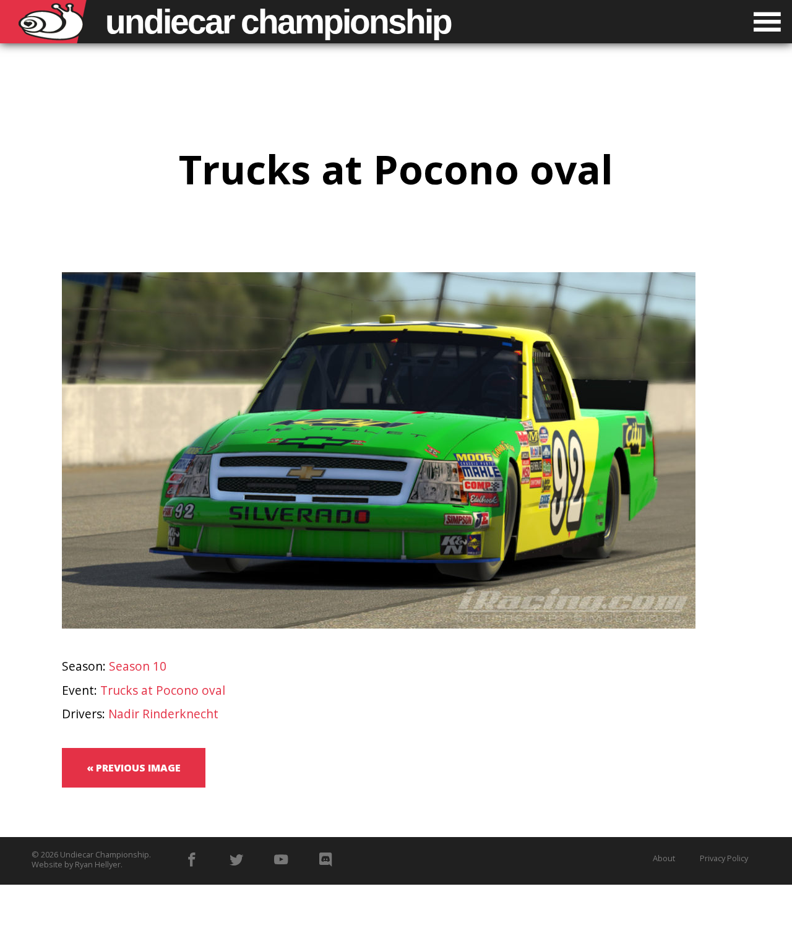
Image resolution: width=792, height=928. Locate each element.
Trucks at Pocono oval (162, 690)
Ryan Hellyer (98, 864)
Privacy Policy (724, 858)
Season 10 (137, 666)
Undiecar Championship (104, 854)
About (664, 858)
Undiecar (278, 21)
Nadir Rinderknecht (163, 713)
